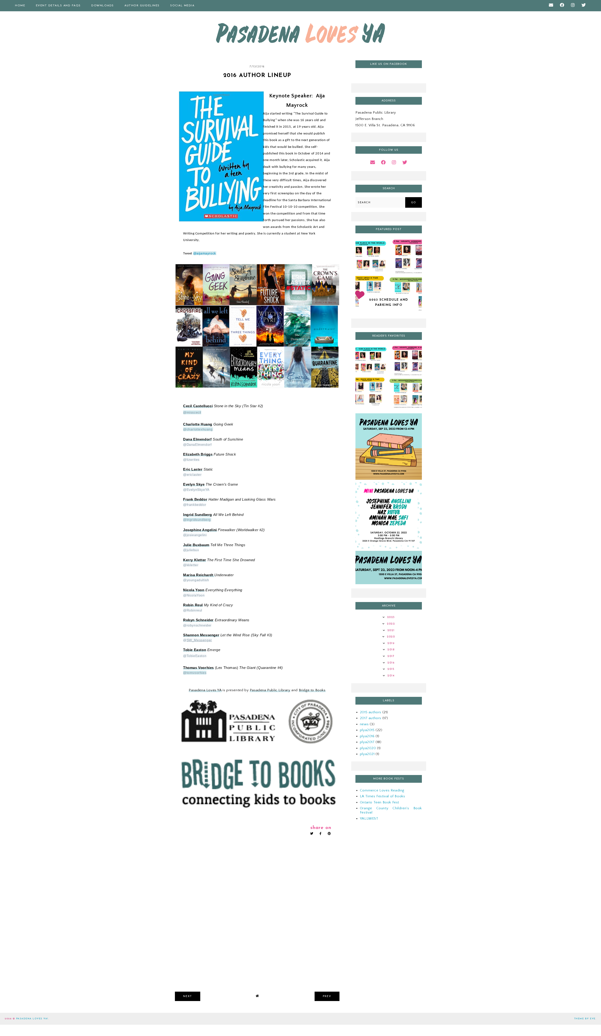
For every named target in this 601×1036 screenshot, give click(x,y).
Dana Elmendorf (197, 439)
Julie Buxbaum (196, 545)
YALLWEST (369, 819)
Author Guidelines (142, 5)
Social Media (182, 5)
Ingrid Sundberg (197, 515)
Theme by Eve (585, 1018)
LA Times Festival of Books (382, 796)
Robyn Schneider (198, 620)
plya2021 (367, 754)
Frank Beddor (195, 499)
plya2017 (367, 742)
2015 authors (370, 712)
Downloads (102, 5)
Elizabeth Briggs (198, 454)
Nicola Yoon (193, 590)
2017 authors (370, 718)
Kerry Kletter (194, 560)
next (187, 996)
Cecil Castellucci (198, 406)
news (364, 724)
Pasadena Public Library (270, 690)
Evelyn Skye (194, 484)
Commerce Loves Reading (382, 790)
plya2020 (368, 748)
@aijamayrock (204, 253)
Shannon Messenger (201, 635)
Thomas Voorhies (198, 668)
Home (20, 5)
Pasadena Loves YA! (32, 1018)
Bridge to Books (312, 690)
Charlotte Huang (197, 424)
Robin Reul (193, 605)
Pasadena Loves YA (205, 690)
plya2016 (367, 736)
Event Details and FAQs (58, 5)
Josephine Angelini (200, 530)
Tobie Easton (194, 650)
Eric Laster (193, 469)
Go (413, 202)
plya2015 (367, 730)
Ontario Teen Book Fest (379, 802)
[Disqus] (257, 919)
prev (327, 996)
